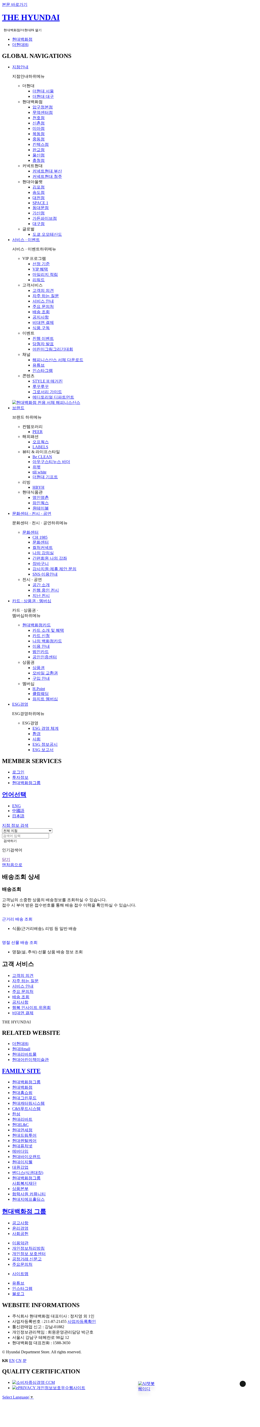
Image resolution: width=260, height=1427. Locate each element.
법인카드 (40, 651)
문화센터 (30, 532)
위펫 (36, 467)
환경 (36, 734)
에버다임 (20, 1151)
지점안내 (20, 67)
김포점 (38, 187)
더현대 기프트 (45, 477)
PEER (37, 432)
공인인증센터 (44, 657)
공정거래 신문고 (27, 1259)
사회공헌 (20, 1233)
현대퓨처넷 (22, 1146)
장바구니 (40, 563)
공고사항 (20, 1223)
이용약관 (20, 1243)
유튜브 (38, 365)
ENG (16, 806)
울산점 (38, 155)
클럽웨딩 (40, 693)
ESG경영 (20, 704)
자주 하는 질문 (45, 296)
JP (24, 1360)
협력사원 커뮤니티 (29, 1194)
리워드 (38, 280)
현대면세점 (22, 1130)
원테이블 (40, 508)
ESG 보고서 (43, 750)
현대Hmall (21, 1049)
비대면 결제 (43, 322)
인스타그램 (42, 370)
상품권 (38, 667)
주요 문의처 (43, 306)
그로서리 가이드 (47, 392)
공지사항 (40, 317)
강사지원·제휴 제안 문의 (54, 569)
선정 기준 (41, 264)
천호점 (38, 118)
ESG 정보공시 (45, 744)
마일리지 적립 (45, 274)
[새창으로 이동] (33, 1382)
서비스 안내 (43, 301)
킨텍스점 (40, 144)
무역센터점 (42, 112)
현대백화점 (22, 39)
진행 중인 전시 (45, 590)
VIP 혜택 (40, 269)
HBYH (38, 487)
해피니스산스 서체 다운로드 (57, 360)
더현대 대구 (43, 96)
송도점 (38, 192)
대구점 (38, 223)
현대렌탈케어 (24, 1140)
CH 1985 (39, 537)
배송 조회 (41, 312)
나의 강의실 (43, 553)
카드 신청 (41, 635)
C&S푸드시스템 (26, 1108)
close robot (236, 1390)
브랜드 (18, 408)
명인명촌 (40, 497)
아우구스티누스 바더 (51, 461)
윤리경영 (20, 1228)
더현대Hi (20, 44)
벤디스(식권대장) (27, 1172)
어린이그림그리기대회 (52, 349)
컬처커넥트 (42, 547)
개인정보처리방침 (28, 1248)
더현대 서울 (43, 91)
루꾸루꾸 (40, 386)
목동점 (38, 134)
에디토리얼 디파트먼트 (53, 397)
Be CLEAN (42, 457)
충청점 (38, 160)
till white (39, 472)
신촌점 (38, 123)
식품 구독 (41, 328)
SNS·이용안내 (45, 574)
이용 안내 (41, 646)
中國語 (18, 810)
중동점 (38, 139)
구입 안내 (41, 678)
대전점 (38, 198)
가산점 (38, 213)
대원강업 (20, 1167)
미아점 (38, 128)
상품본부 (20, 1188)
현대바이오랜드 (26, 1156)
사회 (36, 739)
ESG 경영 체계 (45, 728)
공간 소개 (41, 585)
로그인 (18, 772)
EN (12, 1360)
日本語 (18, 816)
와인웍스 (40, 503)
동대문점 (40, 207)
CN (19, 1360)
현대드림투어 (24, 1135)
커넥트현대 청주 (47, 176)
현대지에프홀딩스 (28, 1199)
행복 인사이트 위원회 (31, 1007)
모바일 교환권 (45, 673)
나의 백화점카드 (47, 641)
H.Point (38, 689)
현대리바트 (22, 1119)
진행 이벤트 (43, 338)
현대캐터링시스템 (28, 1103)
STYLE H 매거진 (47, 381)
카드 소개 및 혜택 (48, 630)
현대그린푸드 (24, 1098)
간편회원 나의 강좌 (49, 558)
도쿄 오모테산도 (47, 234)
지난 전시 (41, 595)
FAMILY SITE (21, 1071)
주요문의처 (22, 1264)
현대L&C (20, 1124)
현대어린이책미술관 (30, 1059)
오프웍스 (40, 442)
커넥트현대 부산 (47, 171)
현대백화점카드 (36, 625)
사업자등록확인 (82, 1321)
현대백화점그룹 (26, 783)
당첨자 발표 (43, 344)
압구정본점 (42, 107)
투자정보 (20, 777)
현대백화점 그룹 (24, 1211)
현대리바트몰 (24, 1054)
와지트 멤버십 (45, 699)
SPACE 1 (40, 203)
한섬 (16, 1114)
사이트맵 (20, 1274)
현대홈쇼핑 (22, 1092)
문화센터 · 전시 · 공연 (31, 513)
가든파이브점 (44, 218)
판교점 (38, 150)
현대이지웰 (22, 1162)
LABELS (40, 447)
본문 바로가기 (14, 4)
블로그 (18, 1294)
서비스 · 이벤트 (26, 239)
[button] (146, 1385)
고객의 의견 (43, 290)
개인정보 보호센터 (29, 1253)
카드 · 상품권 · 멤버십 (31, 601)
